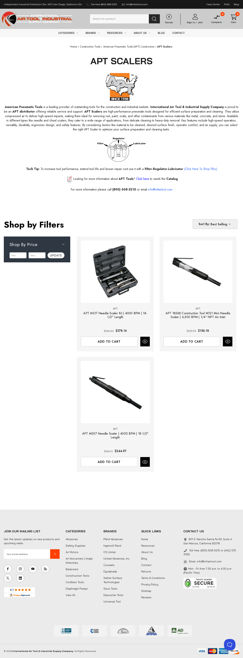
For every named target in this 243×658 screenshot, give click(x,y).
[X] (8, 578)
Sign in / (192, 22)
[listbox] (221, 224)
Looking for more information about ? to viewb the (125, 179)
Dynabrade (110, 571)
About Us (147, 552)
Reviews (146, 597)
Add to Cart (109, 341)
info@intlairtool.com (209, 561)
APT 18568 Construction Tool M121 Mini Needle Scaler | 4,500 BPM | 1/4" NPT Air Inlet (198, 315)
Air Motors (72, 552)
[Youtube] (33, 569)
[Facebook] (8, 569)
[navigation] (73, 46)
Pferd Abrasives (113, 539)
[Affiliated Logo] (180, 630)
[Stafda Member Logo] (151, 630)
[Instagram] (20, 569)
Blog (144, 558)
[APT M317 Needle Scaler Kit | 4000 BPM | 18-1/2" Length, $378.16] (115, 271)
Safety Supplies (75, 545)
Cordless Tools (75, 582)
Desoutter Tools (113, 595)
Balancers (72, 569)
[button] (55, 554)
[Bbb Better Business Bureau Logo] (66, 630)
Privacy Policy (149, 584)
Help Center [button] (213, 4)
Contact (146, 565)
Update (56, 255)
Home (144, 539)
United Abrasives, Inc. (116, 558)
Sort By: (204, 224)
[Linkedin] (20, 578)
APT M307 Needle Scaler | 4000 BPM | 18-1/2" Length (115, 435)
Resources (148, 545)
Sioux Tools (110, 588)
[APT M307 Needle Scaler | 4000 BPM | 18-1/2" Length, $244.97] (115, 392)
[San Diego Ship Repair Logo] (123, 630)
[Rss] (45, 569)
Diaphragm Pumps (77, 588)
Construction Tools (77, 575)
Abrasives (72, 539)
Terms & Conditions (153, 578)
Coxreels (108, 565)
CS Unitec (109, 552)
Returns (146, 571)
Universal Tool (112, 601)
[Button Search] (154, 18)
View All (70, 595)
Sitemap (146, 591)
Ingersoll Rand (112, 545)
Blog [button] (236, 4)
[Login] (195, 17)
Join (200, 22)
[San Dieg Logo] (94, 630)
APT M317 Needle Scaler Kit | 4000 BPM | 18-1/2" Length (115, 315)
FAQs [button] (227, 4)
